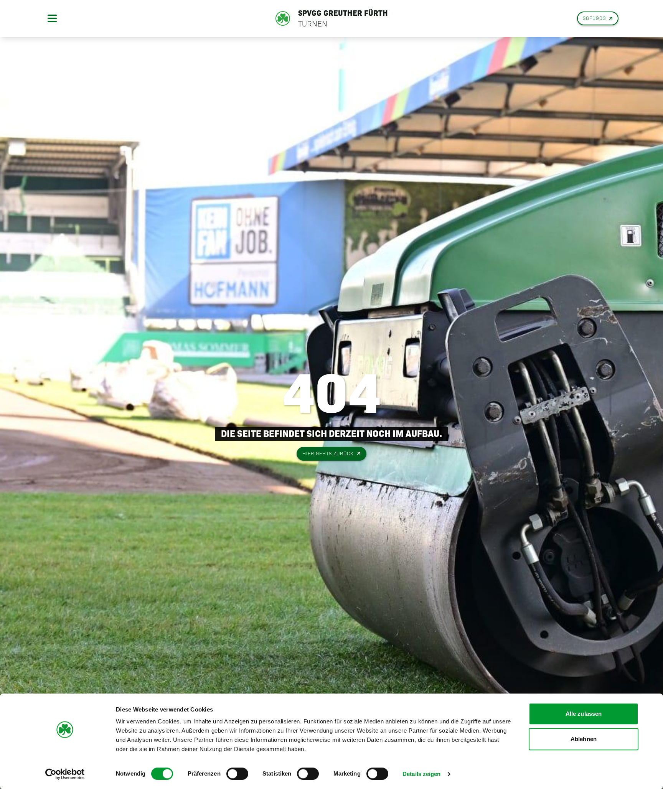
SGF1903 (594, 18)
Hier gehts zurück (328, 453)
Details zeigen (421, 774)
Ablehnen (584, 739)
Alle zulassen (584, 713)
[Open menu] (52, 18)
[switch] (237, 774)
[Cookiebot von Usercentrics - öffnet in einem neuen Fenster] (65, 774)
